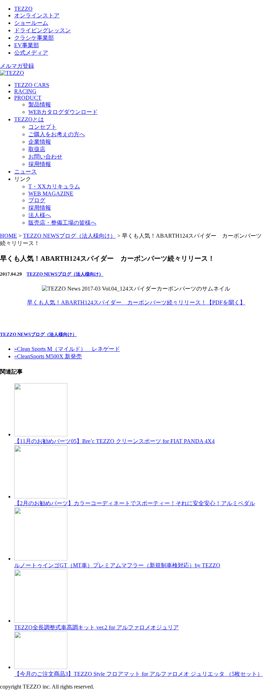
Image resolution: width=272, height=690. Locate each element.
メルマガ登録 (17, 66)
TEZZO (23, 9)
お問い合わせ (45, 157)
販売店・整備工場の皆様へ (62, 223)
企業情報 (39, 142)
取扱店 (36, 149)
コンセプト (42, 127)
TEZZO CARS (31, 85)
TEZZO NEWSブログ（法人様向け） (65, 274)
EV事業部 (26, 45)
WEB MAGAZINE (50, 194)
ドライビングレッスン (42, 30)
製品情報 (39, 104)
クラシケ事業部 (34, 38)
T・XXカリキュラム (54, 186)
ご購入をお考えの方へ (56, 134)
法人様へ (39, 215)
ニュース (25, 172)
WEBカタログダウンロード (63, 112)
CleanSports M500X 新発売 (48, 356)
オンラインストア (37, 15)
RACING (25, 91)
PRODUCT (27, 98)
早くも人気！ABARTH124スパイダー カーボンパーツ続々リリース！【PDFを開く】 (136, 302)
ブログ (36, 200)
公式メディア (31, 53)
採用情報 (39, 164)
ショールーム (31, 23)
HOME (8, 236)
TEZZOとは (29, 119)
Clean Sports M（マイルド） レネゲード (67, 349)
